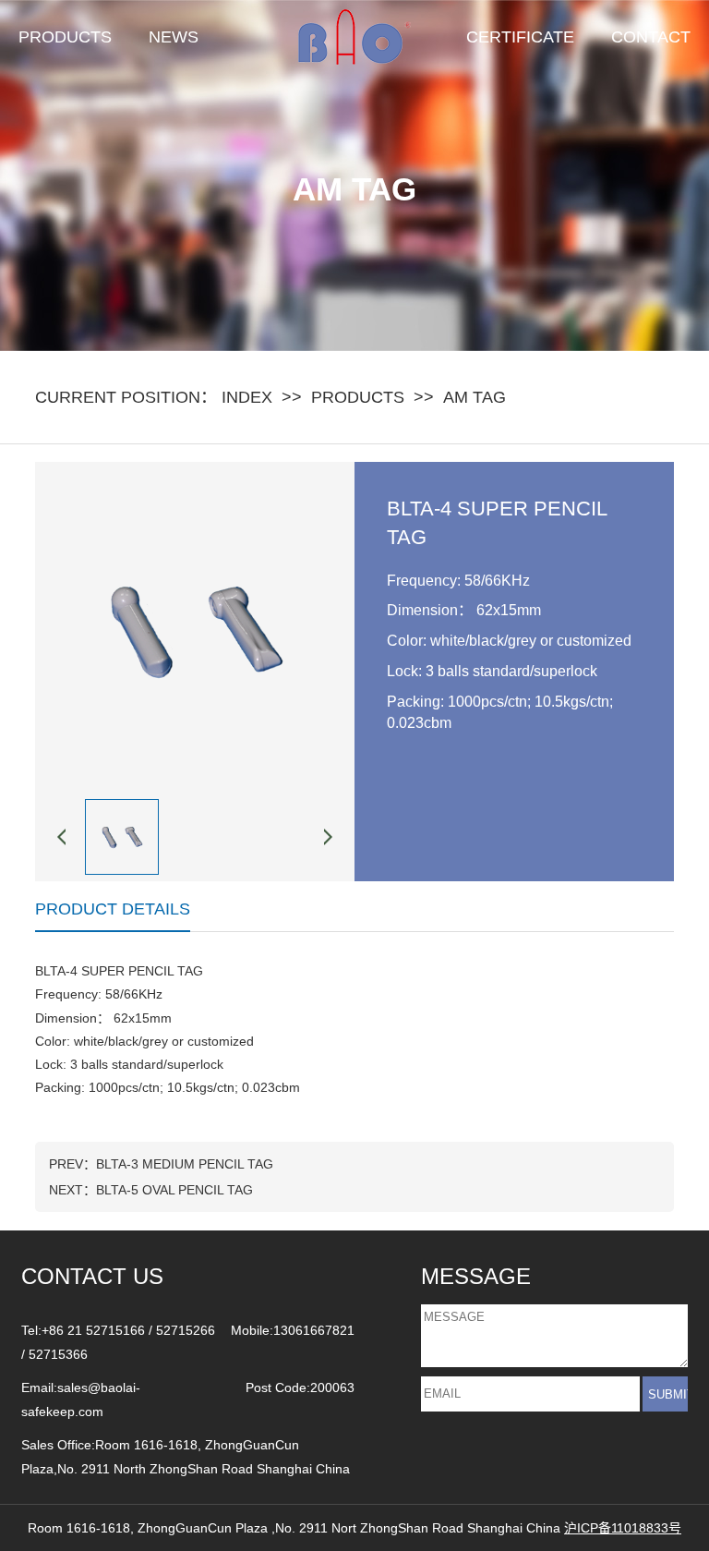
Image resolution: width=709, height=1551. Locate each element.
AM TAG (474, 397)
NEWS (173, 37)
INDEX (247, 397)
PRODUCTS (65, 37)
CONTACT (651, 37)
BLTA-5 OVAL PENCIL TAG (174, 1189)
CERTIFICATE (520, 37)
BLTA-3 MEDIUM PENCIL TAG (184, 1164)
